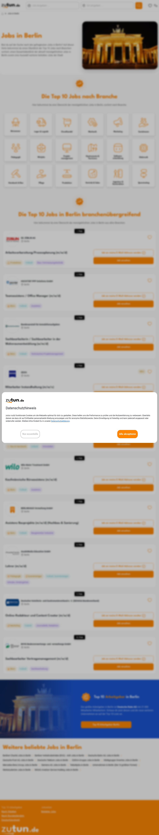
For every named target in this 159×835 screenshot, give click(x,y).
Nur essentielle (30, 434)
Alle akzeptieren (127, 434)
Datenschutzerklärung (60, 421)
